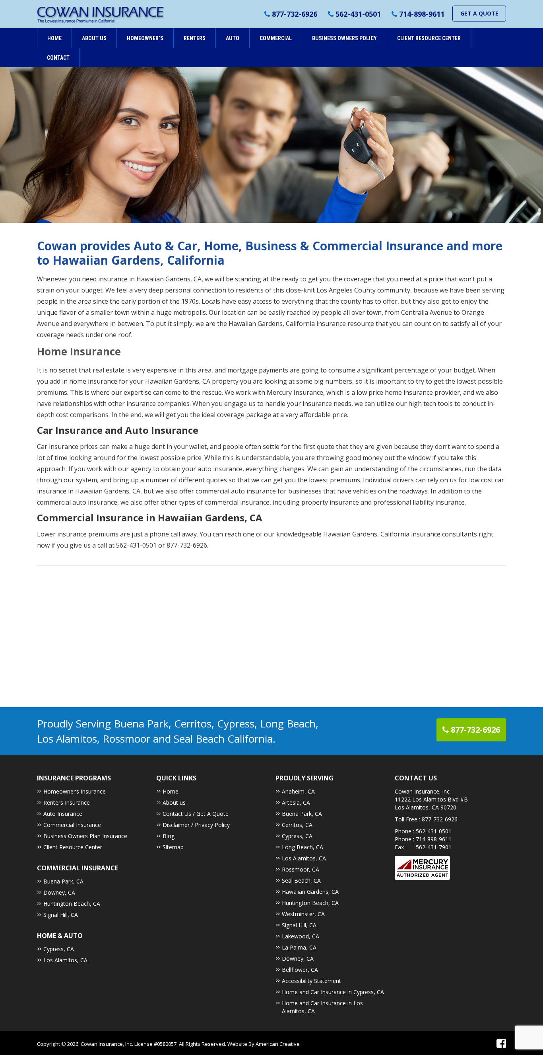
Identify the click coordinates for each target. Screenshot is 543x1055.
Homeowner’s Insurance (74, 791)
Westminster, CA (303, 914)
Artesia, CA (296, 802)
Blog (169, 836)
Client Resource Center (72, 847)
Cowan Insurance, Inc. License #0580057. (130, 1043)
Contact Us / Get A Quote (196, 813)
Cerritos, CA (297, 825)
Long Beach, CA (302, 847)
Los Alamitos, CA (65, 960)
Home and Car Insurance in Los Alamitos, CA (322, 1007)
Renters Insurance (66, 802)
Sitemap (173, 847)
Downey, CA (59, 892)
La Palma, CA (299, 947)
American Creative (278, 1043)
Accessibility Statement (311, 981)
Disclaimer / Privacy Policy (196, 825)
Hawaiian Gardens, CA (310, 891)
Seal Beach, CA (301, 880)
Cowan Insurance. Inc (422, 791)
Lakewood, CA (300, 936)
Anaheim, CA (298, 791)
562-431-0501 (358, 14)
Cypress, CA (58, 949)
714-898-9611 (421, 14)
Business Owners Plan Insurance (85, 836)
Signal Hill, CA (60, 914)
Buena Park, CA (63, 881)
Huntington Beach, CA (71, 903)
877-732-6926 (294, 14)
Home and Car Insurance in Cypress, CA (333, 992)
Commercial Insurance (72, 825)
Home (170, 791)
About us (174, 802)
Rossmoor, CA (300, 869)
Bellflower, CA (300, 969)
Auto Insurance (62, 813)
